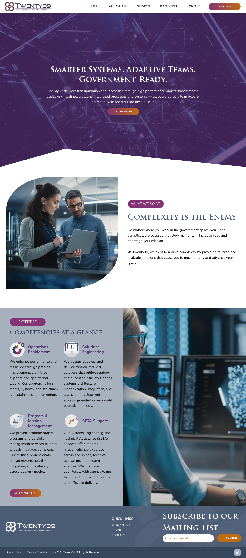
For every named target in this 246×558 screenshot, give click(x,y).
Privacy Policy (13, 552)
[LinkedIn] (237, 552)
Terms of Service (37, 552)
